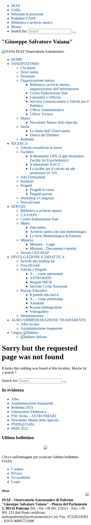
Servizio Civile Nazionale (49, 286)
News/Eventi (30, 202)
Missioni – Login (42, 244)
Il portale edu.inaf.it (44, 295)
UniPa (16, 10)
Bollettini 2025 (22, 407)
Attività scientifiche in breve (41, 148)
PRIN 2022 (19, 428)
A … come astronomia (46, 274)
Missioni (27, 240)
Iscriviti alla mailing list (38, 261)
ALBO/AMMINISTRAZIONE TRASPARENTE (48, 320)
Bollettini (27, 139)
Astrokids (37, 303)
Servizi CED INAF (35, 253)
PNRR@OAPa (22, 424)
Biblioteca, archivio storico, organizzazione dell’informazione (54, 87)
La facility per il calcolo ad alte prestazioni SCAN (52, 171)
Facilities (27, 152)
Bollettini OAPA (23, 18)
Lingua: (17, 333)
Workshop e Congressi (37, 198)
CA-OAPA (29, 215)
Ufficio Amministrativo (47, 110)
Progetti (26, 185)
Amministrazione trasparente (42, 328)
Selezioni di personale (27, 14)
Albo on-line (30, 324)
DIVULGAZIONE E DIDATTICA (38, 257)
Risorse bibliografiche (46, 307)
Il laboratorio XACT (45, 164)
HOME (16, 59)
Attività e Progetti (33, 269)
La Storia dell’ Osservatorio (50, 131)
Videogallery (39, 312)
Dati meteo (38, 227)
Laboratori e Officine (45, 97)
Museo (16, 27)
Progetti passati (41, 194)
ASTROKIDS (40, 278)
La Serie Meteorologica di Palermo (55, 236)
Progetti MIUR (41, 282)
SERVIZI (18, 206)
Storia (25, 127)
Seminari (27, 181)
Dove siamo (29, 72)
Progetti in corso (42, 190)
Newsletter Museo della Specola (53, 122)
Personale (28, 76)
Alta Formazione (33, 177)
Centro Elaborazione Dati (48, 93)
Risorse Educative (34, 290)
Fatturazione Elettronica (28, 412)
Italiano (41, 337)
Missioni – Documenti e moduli (53, 248)
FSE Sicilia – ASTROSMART (34, 416)
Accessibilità (20, 477)
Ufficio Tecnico (41, 114)
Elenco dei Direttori (44, 135)
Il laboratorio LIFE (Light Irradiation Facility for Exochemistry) (57, 158)
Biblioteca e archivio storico (31, 23)
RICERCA (19, 143)
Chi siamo (28, 68)
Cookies (17, 469)
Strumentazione (32, 316)
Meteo (25, 223)
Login (15, 482)
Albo (15, 399)
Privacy (16, 473)
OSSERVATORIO (25, 64)
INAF (15, 6)
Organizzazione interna (38, 80)
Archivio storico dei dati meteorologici (58, 232)
